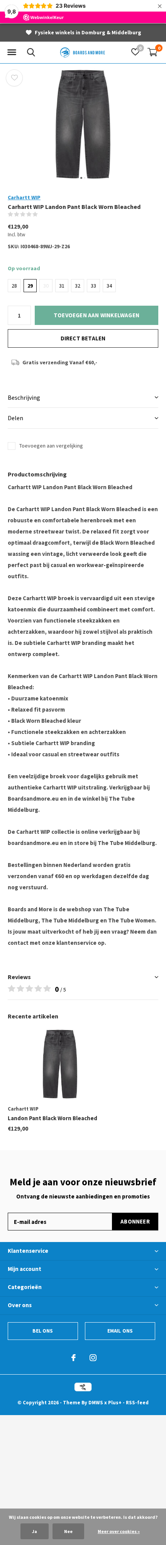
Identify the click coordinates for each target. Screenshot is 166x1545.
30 (46, 285)
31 (61, 285)
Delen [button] (15, 418)
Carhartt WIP (24, 197)
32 (77, 285)
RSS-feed (137, 1402)
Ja (34, 1531)
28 (14, 285)
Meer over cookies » (119, 1531)
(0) (43, 214)
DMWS (95, 1402)
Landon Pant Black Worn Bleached (52, 1118)
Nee (68, 1531)
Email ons (120, 1331)
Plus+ (115, 1402)
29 (30, 285)
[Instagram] (93, 1357)
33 (93, 285)
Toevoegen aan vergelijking (51, 445)
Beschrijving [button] (24, 397)
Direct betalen (83, 338)
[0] (152, 52)
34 (109, 285)
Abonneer (135, 1221)
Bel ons (42, 1331)
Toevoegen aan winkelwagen (96, 315)
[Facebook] (73, 1357)
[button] (11, 52)
